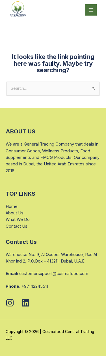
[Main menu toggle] (91, 10)
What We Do (18, 219)
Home (12, 206)
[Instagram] (10, 303)
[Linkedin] (25, 303)
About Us (14, 213)
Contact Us (16, 226)
